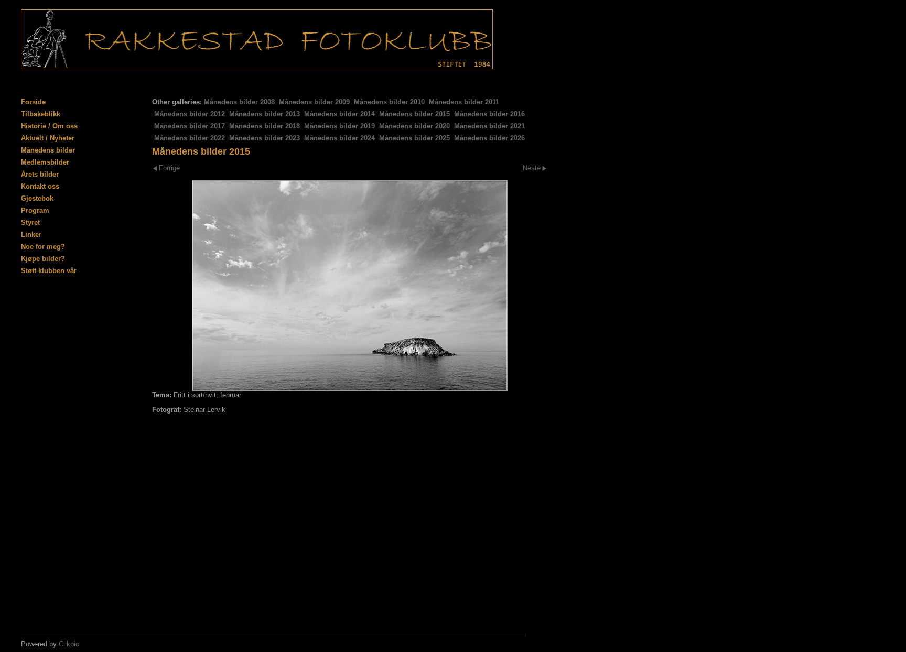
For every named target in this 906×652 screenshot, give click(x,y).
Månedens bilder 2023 (264, 138)
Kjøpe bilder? (43, 259)
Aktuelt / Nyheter (47, 138)
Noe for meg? (43, 247)
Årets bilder (40, 174)
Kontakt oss (40, 186)
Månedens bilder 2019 (339, 126)
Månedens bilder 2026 (489, 138)
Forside (33, 102)
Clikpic (69, 644)
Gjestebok (37, 198)
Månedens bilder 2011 (464, 102)
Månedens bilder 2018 (264, 126)
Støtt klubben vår (49, 271)
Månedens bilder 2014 (339, 114)
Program (35, 210)
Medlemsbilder (45, 162)
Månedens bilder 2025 (414, 138)
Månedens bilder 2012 (189, 114)
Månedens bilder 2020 (414, 126)
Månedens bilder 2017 (189, 126)
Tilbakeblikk (40, 114)
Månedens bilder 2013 (264, 114)
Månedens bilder (48, 150)
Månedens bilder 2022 (189, 138)
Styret (30, 222)
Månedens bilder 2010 (389, 102)
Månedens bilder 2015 (414, 114)
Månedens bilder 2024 (339, 138)
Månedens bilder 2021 (489, 126)
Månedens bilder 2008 (239, 102)
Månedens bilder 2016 (489, 114)
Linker (31, 234)
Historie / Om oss (49, 126)
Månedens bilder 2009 (314, 102)
